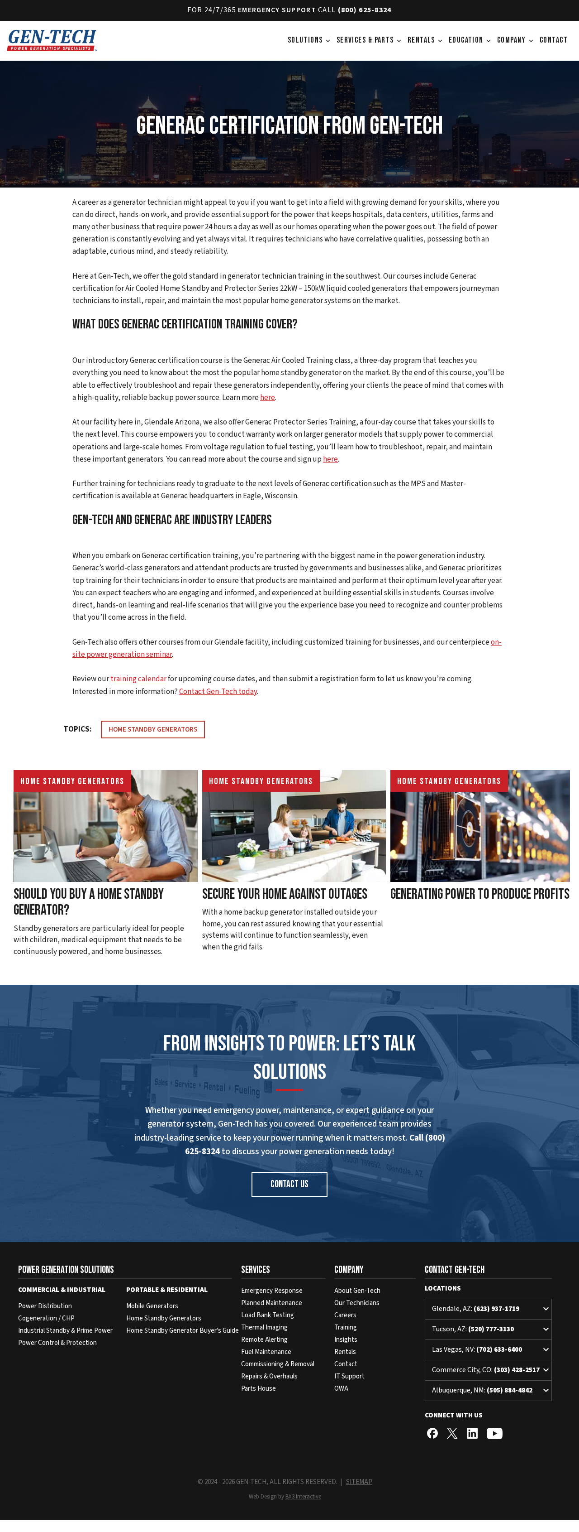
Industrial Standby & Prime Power (65, 1330)
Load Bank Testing (267, 1315)
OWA (341, 1388)
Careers (345, 1315)
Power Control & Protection (57, 1343)
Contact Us (289, 1184)
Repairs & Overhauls (269, 1376)
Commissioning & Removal (277, 1364)
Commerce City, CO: (491, 1370)
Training (345, 1327)
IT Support (349, 1376)
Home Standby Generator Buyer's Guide (182, 1330)
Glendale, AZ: (491, 1309)
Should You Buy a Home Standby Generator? (89, 902)
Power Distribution (45, 1306)
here (267, 397)
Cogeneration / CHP (46, 1318)
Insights (345, 1339)
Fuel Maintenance (266, 1352)
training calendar (138, 679)
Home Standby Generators (153, 729)
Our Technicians (357, 1303)
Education (471, 40)
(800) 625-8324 (365, 10)
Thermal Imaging (264, 1327)
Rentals (426, 40)
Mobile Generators (152, 1306)
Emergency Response (272, 1291)
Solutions (310, 40)
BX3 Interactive (303, 1497)
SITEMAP (359, 1482)
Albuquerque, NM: (491, 1390)
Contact (554, 40)
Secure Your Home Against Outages (284, 894)
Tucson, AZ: (491, 1329)
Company (516, 40)
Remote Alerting (264, 1339)
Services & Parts (370, 40)
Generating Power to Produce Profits (480, 894)
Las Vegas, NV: (491, 1350)
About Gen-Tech (357, 1291)
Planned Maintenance (271, 1303)
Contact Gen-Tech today (218, 691)
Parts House (258, 1388)
